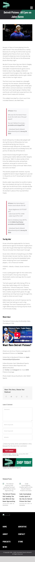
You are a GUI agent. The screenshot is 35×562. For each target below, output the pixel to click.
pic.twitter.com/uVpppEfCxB (16, 125)
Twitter (7, 370)
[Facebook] (6, 396)
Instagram (16, 370)
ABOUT (5, 534)
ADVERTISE (22, 526)
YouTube (20, 353)
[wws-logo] (6, 2)
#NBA (13, 222)
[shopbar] (17, 459)
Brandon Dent (7, 454)
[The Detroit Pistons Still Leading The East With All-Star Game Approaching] (9, 487)
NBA (18, 455)
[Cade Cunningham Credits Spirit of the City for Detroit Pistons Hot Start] (25, 487)
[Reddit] (16, 396)
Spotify (11, 359)
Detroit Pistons (12, 455)
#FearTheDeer (19, 222)
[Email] (27, 396)
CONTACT (21, 534)
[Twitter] (11, 396)
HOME (5, 526)
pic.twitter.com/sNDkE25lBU (16, 224)
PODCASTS (7, 541)
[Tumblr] (21, 396)
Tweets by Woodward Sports (12, 467)
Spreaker (17, 359)
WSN (27, 370)
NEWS (5, 547)
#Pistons (10, 111)
